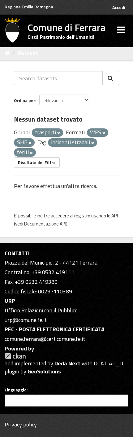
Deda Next (67, 363)
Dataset (28, 52)
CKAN (15, 356)
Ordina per (24, 100)
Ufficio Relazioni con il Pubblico (41, 310)
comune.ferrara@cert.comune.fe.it (45, 339)
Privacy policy (21, 424)
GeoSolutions (44, 371)
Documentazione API (45, 223)
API (114, 215)
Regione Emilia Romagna (29, 6)
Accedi (118, 7)
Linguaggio (16, 390)
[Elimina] (58, 133)
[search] (110, 78)
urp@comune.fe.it (26, 320)
